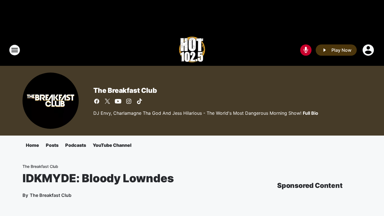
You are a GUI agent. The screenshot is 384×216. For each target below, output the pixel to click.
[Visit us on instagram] (128, 101)
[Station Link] (192, 50)
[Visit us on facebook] (96, 101)
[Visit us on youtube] (118, 101)
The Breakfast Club (125, 90)
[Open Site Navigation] (14, 50)
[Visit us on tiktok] (139, 101)
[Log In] (369, 50)
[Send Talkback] (305, 50)
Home (32, 145)
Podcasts (75, 145)
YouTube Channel (112, 145)
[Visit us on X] (107, 101)
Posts (52, 145)
